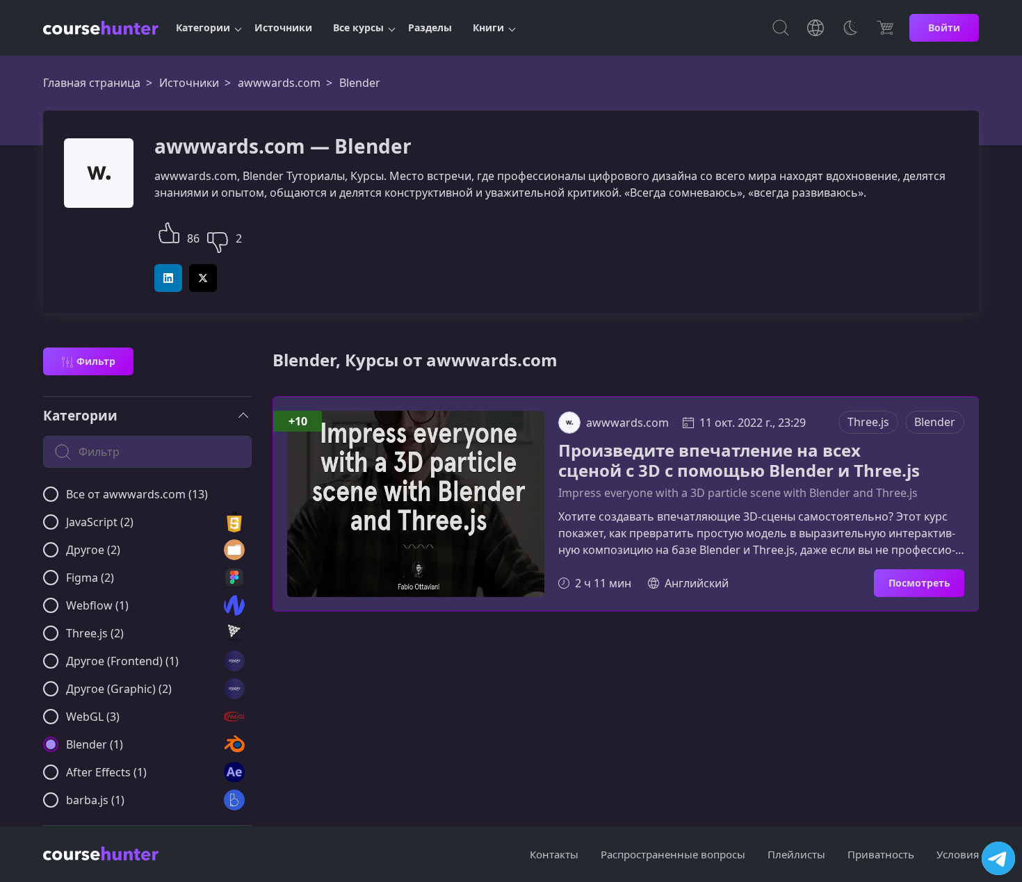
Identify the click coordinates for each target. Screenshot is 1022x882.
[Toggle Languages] (815, 28)
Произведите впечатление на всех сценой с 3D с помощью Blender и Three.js (739, 461)
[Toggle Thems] (850, 28)
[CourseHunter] (101, 28)
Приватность (880, 854)
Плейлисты (796, 854)
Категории (203, 27)
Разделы (430, 27)
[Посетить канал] (998, 858)
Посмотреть (919, 582)
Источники (283, 27)
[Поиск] (781, 28)
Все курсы (358, 27)
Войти (944, 27)
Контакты (554, 854)
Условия (957, 854)
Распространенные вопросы (673, 854)
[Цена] (885, 28)
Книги (488, 27)
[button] (169, 231)
